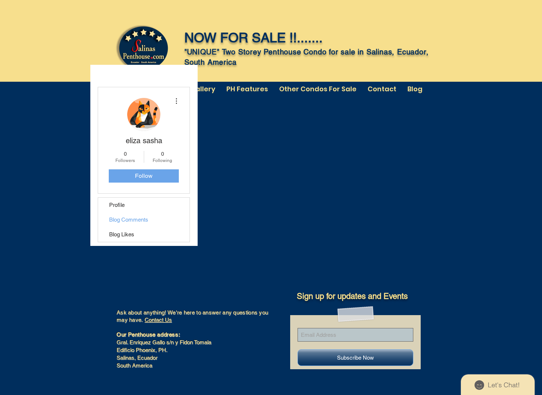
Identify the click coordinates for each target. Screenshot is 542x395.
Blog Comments (128, 219)
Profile (117, 205)
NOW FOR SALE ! (238, 37)
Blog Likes (121, 234)
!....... (308, 37)
